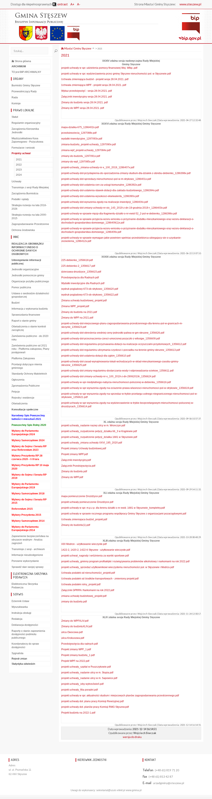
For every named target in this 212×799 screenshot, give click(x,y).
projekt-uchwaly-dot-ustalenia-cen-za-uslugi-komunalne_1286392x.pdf (101, 184)
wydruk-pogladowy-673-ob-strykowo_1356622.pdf (89, 294)
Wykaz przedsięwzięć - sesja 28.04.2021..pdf (86, 90)
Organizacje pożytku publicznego (30, 281)
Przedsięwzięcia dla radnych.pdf (79, 643)
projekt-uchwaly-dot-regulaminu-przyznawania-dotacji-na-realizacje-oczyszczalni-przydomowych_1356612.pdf (123, 344)
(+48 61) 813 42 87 (161, 776)
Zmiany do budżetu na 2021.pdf (79, 312)
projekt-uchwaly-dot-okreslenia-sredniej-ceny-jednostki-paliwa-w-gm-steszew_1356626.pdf (112, 332)
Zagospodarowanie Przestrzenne (30, 224)
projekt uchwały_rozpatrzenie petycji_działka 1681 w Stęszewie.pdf (99, 437)
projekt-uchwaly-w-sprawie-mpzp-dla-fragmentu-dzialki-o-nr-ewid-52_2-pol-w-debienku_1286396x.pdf (119, 213)
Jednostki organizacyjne (25, 269)
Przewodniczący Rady (24, 91)
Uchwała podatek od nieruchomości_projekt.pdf (88, 572)
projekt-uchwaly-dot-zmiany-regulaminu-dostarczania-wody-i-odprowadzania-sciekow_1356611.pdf (117, 370)
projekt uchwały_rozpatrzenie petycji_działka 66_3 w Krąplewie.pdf (99, 431)
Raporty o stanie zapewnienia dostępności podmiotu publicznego (28, 634)
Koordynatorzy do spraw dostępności (25, 645)
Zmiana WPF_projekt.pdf (75, 306)
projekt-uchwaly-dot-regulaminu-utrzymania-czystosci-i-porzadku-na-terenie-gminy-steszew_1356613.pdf (120, 349)
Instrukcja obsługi (21, 613)
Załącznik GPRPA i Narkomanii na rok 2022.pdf (87, 590)
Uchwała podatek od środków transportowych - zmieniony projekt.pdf (100, 578)
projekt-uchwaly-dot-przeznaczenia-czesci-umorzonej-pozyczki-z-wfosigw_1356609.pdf (110, 338)
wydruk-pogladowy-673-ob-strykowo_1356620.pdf (89, 288)
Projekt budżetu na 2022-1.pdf (78, 712)
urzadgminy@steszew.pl (168, 783)
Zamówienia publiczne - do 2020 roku (30, 338)
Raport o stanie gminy (24, 320)
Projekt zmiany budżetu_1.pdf (78, 655)
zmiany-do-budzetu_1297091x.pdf (80, 156)
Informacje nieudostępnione (27, 555)
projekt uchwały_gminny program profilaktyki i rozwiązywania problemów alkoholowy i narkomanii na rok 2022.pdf (125, 561)
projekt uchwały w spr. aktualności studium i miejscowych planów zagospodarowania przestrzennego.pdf (120, 695)
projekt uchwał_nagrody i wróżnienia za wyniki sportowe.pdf (95, 555)
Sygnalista (17, 653)
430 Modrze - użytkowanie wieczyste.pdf (84, 544)
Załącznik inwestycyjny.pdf (76, 460)
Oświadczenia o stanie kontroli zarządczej (29, 328)
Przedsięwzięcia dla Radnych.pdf (80, 277)
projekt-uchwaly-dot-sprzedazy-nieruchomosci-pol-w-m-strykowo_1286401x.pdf (106, 179)
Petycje (16, 391)
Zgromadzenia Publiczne (26, 385)
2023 (19, 169)
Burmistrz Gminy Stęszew (26, 85)
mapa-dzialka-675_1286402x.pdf (80, 127)
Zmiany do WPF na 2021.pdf (77, 317)
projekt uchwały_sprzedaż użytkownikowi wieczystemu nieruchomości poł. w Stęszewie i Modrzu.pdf (117, 567)
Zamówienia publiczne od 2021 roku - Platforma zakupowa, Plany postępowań (30, 349)
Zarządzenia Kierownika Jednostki (25, 130)
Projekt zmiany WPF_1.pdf (76, 649)
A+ (72, 4)
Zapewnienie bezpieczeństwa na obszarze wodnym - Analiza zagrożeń (30, 540)
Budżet (15, 302)
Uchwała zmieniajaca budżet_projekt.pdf (84, 519)
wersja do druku (132, 737)
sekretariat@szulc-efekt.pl (110, 790)
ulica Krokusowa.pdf (72, 638)
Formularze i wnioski (23, 147)
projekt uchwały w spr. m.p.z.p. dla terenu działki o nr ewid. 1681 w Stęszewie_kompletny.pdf (113, 507)
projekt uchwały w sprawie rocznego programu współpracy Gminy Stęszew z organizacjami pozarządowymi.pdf (123, 513)
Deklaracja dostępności (25, 625)
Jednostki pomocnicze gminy (28, 275)
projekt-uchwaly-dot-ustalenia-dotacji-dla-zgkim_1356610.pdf (95, 355)
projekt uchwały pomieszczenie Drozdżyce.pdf (87, 502)
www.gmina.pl (134, 790)
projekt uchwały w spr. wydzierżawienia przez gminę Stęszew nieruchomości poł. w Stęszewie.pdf (116, 73)
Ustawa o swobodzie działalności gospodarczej (30, 295)
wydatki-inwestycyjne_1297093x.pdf (81, 138)
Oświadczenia (20, 403)
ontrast (62, 4)
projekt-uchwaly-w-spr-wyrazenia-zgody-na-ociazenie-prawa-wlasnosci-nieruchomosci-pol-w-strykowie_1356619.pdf (127, 388)
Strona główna (22, 61)
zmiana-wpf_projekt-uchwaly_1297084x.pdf (86, 150)
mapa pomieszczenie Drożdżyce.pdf (81, 496)
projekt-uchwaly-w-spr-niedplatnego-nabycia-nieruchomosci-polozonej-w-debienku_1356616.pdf (116, 382)
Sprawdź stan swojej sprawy (27, 567)
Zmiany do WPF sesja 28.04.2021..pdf (82, 108)
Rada (15, 97)
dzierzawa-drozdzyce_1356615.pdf (81, 271)
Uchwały (16, 181)
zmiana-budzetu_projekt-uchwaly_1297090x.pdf (88, 144)
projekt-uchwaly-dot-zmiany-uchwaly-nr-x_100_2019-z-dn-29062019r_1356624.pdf (108, 376)
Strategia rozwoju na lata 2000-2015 (29, 216)
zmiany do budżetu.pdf (74, 601)
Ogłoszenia (18, 379)
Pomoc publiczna (21, 287)
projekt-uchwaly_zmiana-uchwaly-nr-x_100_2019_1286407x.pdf (97, 167)
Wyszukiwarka (20, 607)
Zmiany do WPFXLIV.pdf (74, 620)
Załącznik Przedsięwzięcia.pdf (78, 465)
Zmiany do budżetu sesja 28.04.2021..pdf (84, 102)
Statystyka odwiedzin (23, 663)
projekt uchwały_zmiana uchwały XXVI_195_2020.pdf (91, 442)
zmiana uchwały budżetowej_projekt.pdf (83, 596)
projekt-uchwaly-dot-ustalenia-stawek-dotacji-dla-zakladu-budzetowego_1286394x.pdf (110, 190)
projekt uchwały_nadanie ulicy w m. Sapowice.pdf (89, 678)
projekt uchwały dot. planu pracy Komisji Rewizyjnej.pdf (92, 701)
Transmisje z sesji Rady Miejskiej (30, 187)
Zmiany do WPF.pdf (72, 477)
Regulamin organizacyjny (26, 122)
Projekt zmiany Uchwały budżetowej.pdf (83, 448)
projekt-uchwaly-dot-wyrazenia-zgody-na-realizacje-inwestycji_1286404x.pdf (104, 202)
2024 (19, 174)
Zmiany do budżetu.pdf (74, 471)
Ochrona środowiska (23, 230)
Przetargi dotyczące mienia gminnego (27, 366)
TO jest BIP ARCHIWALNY (26, 72)
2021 (19, 159)
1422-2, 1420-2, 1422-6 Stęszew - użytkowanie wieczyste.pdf (95, 549)
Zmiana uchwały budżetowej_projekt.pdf (84, 300)
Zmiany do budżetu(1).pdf (75, 525)
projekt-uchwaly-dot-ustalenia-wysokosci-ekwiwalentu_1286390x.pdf (100, 196)
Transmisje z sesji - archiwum (28, 549)
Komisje (16, 103)
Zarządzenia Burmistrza (25, 193)
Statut (15, 116)
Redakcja (17, 619)
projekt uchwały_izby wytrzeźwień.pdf (82, 683)
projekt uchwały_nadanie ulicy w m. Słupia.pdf (87, 672)
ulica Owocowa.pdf (72, 632)
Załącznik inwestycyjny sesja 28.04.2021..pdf (86, 96)
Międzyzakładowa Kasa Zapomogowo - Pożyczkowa (27, 140)
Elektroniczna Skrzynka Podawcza (25, 586)
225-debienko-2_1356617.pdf (78, 265)
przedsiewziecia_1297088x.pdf (78, 132)
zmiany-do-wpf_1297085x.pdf (78, 161)
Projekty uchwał (21, 153)
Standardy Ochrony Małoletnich (29, 373)
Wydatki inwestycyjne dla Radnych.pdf (82, 283)
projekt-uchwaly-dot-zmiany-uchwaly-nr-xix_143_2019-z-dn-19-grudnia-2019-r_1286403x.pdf (114, 207)
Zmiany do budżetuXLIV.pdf (76, 626)
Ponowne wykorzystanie (25, 561)
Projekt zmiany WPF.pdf (74, 454)
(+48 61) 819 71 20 (167, 770)
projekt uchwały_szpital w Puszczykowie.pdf (86, 666)
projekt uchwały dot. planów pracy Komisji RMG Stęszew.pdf (95, 706)
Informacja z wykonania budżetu (30, 308)
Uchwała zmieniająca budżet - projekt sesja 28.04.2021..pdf (94, 79)
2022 (19, 164)
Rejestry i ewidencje (23, 397)
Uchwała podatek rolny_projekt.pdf (80, 584)
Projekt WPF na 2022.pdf (75, 661)
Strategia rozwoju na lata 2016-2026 (29, 207)
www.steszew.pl (190, 4)
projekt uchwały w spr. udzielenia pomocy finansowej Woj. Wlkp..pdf (99, 67)
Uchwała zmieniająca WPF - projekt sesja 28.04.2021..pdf (93, 85)
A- (78, 4)
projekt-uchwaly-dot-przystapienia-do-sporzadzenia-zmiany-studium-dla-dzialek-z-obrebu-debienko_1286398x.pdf (125, 173)
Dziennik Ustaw (20, 601)
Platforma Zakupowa (23, 358)
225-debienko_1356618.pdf (77, 260)
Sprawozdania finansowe (26, 314)
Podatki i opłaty (20, 199)
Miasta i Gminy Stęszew (77, 48)
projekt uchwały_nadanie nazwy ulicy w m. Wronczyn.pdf (93, 425)
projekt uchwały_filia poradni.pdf (79, 689)
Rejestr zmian (19, 658)
